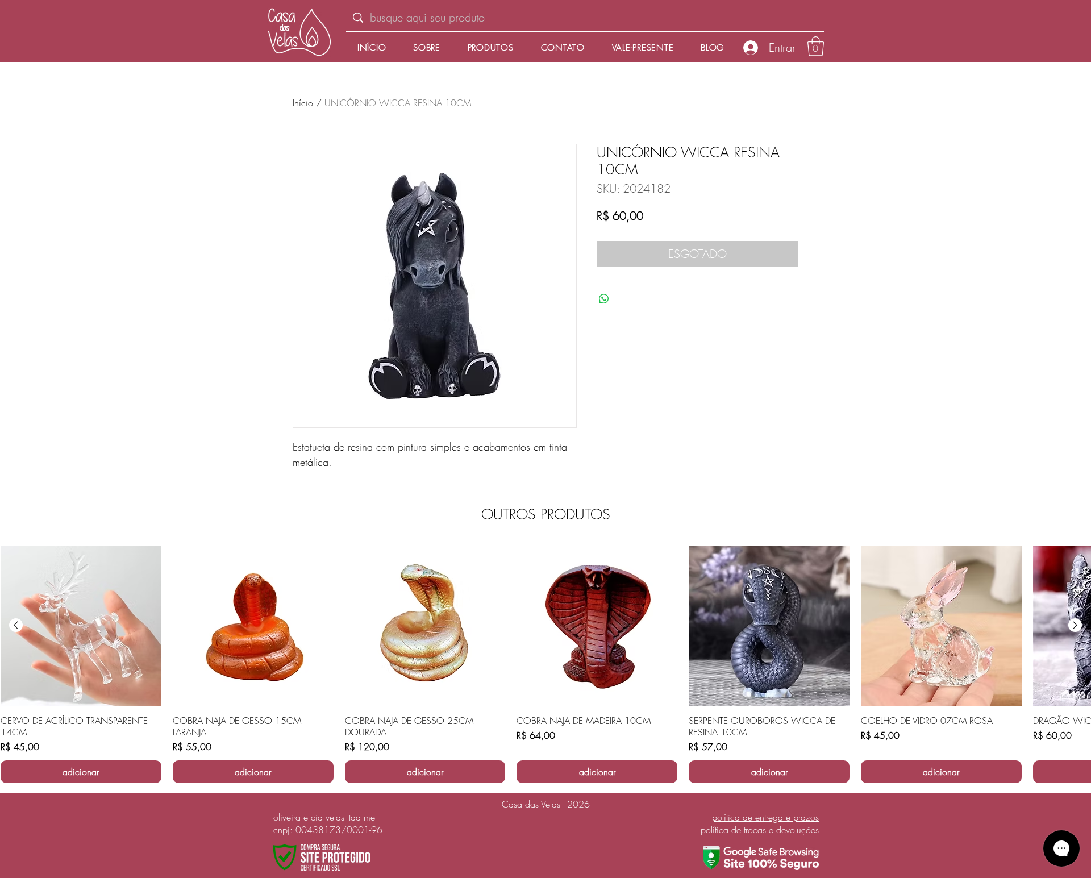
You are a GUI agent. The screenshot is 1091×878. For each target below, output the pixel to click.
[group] (545, 664)
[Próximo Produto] (1075, 625)
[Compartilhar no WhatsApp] (604, 299)
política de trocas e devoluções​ (760, 829)
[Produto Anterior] (16, 625)
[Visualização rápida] (81, 626)
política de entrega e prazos (765, 817)
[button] (815, 46)
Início (303, 103)
